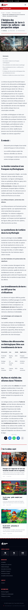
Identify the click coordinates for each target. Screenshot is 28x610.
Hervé (4, 476)
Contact (3, 583)
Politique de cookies (5, 596)
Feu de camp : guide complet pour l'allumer (12, 498)
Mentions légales (5, 592)
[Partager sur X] (5, 438)
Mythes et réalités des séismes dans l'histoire (14, 75)
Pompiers (10, 1)
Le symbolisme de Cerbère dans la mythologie (14, 65)
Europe (17, 1)
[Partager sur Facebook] (9, 438)
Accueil (2, 13)
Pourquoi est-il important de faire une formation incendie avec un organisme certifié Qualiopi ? (14, 470)
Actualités (8, 13)
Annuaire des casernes (6, 564)
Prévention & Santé (7, 8)
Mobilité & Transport (5, 571)
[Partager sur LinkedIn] (18, 438)
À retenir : (6, 58)
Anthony (5, 30)
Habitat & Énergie (5, 567)
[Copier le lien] (22, 438)
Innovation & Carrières (6, 569)
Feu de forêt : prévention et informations (11, 527)
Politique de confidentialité (7, 594)
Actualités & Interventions (7, 576)
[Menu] (25, 4)
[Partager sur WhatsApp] (14, 438)
